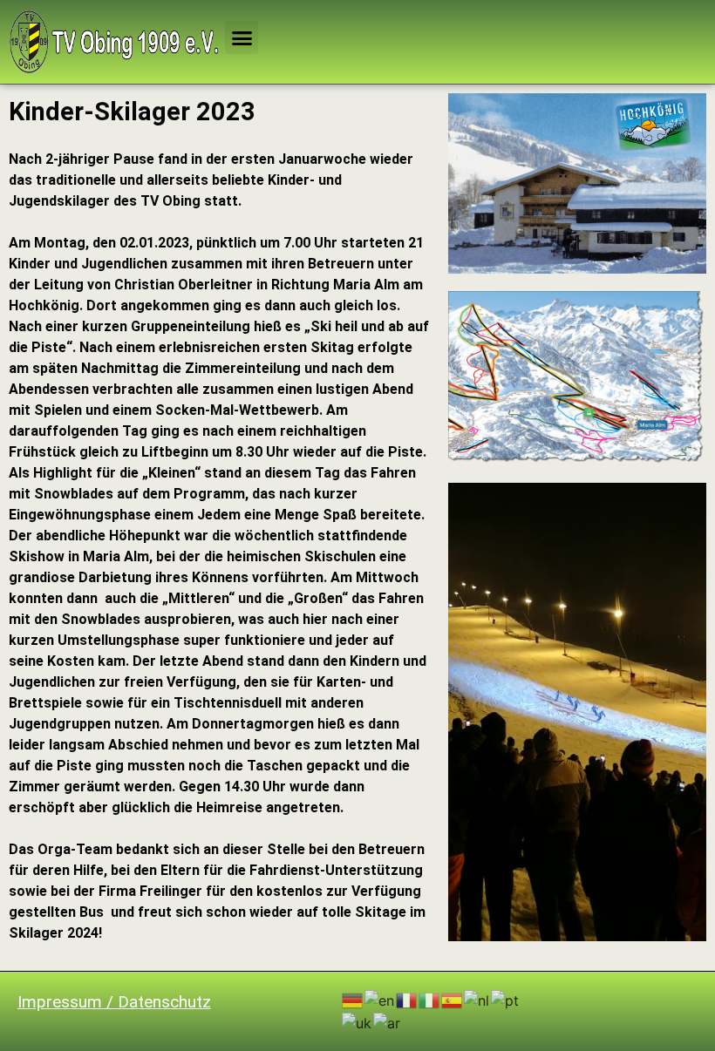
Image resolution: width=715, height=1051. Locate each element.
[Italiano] (430, 999)
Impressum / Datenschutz (114, 1002)
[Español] (452, 999)
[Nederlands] (477, 999)
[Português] (506, 999)
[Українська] (357, 1021)
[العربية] (387, 1021)
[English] (380, 999)
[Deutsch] (353, 999)
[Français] (407, 999)
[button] (241, 37)
